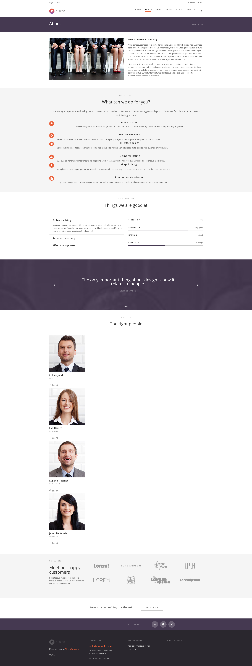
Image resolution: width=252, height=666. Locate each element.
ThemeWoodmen (72, 649)
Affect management (64, 245)
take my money (152, 607)
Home (193, 24)
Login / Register (55, 2)
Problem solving (61, 220)
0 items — (195, 3)
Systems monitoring (64, 238)
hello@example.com (100, 646)
